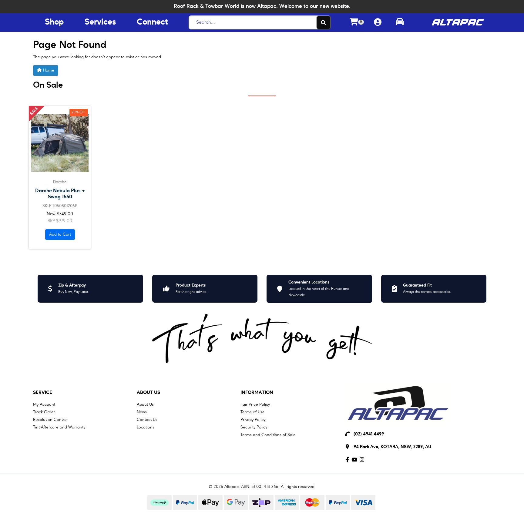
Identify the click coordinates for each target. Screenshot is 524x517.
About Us (148, 392)
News (142, 412)
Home (48, 70)
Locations (145, 427)
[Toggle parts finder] (399, 22)
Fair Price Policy (255, 404)
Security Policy (253, 427)
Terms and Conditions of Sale (268, 435)
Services (100, 22)
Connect (152, 22)
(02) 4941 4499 (369, 434)
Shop (54, 22)
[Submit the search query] (323, 22)
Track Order (44, 412)
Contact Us (147, 420)
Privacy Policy (252, 420)
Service (42, 392)
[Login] (377, 22)
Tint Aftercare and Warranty (59, 427)
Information (256, 392)
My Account (44, 404)
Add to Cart (60, 234)
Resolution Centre (50, 420)
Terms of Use (252, 412)
